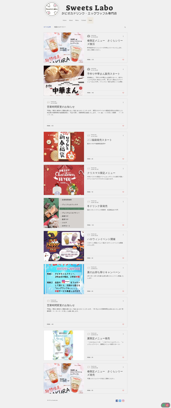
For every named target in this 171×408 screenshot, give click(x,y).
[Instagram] (123, 401)
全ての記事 (47, 27)
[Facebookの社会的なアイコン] (117, 401)
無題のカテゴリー (60, 27)
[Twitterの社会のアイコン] (120, 401)
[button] (125, 27)
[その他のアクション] (124, 36)
